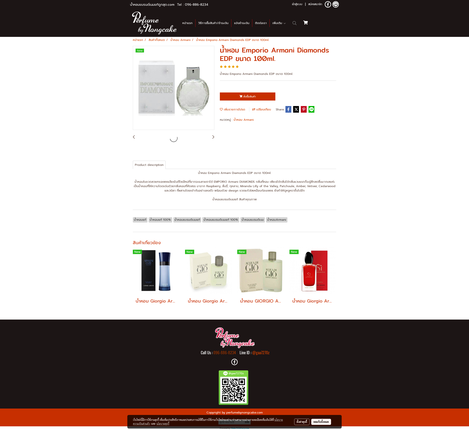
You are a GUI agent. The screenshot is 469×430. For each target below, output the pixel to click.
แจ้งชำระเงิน (241, 23)
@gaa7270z (260, 352)
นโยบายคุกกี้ (162, 423)
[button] (295, 23)
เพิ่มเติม (277, 23)
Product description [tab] (149, 165)
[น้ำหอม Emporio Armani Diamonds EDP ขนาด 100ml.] (173, 88)
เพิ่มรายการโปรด (234, 109)
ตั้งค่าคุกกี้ (302, 421)
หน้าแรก (187, 23)
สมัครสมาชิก (315, 4)
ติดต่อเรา (261, 23)
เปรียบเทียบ (263, 109)
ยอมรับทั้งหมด (321, 421)
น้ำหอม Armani (244, 120)
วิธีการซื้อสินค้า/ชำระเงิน (213, 23)
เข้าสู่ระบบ (297, 4)
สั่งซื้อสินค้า (249, 97)
